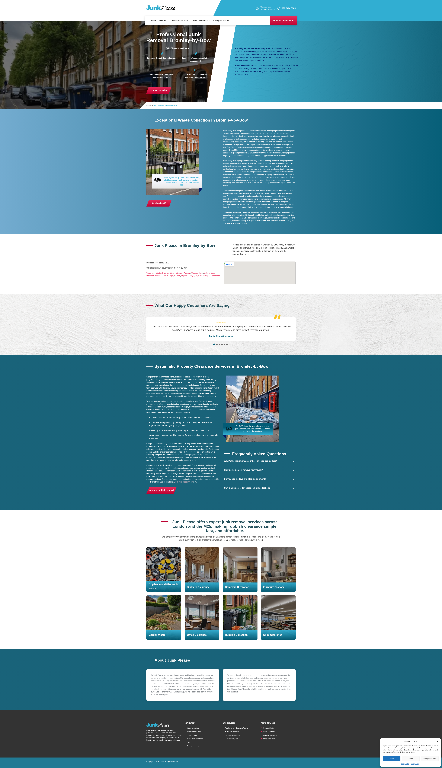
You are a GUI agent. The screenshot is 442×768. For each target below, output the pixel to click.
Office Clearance (269, 731)
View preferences (429, 759)
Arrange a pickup (221, 20)
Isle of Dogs (168, 276)
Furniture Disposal (231, 739)
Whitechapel (205, 276)
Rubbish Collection (270, 735)
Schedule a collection (283, 20)
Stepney (179, 273)
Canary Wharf (169, 273)
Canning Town (197, 273)
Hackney (150, 276)
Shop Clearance (269, 739)
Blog (188, 742)
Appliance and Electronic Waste (236, 728)
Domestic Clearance (232, 735)
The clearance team (179, 20)
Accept (391, 759)
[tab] (214, 344)
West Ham (150, 273)
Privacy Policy (405, 764)
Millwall (177, 276)
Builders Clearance (232, 731)
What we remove (200, 20)
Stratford (159, 273)
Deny (411, 759)
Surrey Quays (193, 276)
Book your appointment (183, 482)
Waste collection (158, 20)
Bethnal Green (210, 273)
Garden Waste (268, 728)
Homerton (158, 276)
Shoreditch (215, 276)
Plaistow (186, 273)
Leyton (184, 276)
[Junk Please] (160, 8)
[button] (437, 741)
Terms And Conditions (195, 739)
